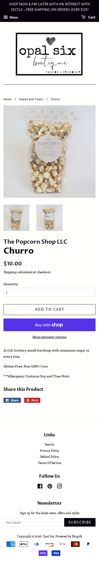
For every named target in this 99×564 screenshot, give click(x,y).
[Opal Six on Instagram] (59, 487)
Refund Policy (49, 456)
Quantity (10, 284)
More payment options (49, 337)
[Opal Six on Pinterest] (49, 487)
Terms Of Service (49, 463)
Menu (13, 17)
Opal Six (48, 536)
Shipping (10, 272)
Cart (91, 17)
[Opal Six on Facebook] (40, 487)
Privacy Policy (49, 450)
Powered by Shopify (68, 536)
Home (7, 99)
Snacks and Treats (31, 99)
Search (49, 444)
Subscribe (80, 522)
